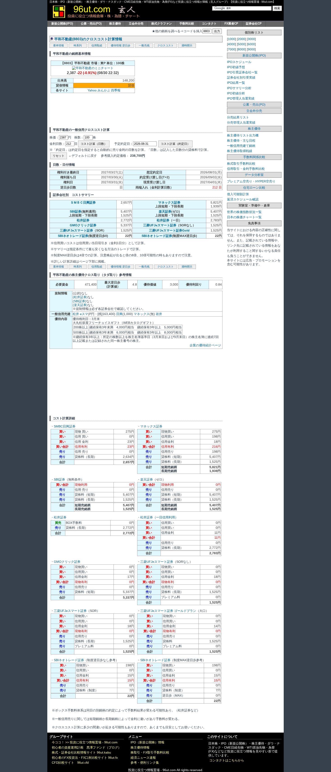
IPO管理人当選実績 (240, 98)
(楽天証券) (80, 305)
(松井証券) (80, 297)
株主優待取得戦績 (239, 151)
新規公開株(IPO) (62, 23)
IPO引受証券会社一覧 (242, 72)
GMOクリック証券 (83, 225)
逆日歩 (126, 45)
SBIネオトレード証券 (73, 236)
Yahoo (92, 90)
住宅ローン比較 (254, 187)
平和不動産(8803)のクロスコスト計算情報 (88, 39)
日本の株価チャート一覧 (244, 217)
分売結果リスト (238, 117)
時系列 (78, 45)
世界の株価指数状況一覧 (244, 212)
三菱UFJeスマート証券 (159, 225)
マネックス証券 (169, 202)
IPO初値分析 (236, 93)
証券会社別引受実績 (241, 77)
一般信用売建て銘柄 (241, 146)
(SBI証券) (79, 301)
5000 (241, 44)
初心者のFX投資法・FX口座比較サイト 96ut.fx (85, 757)
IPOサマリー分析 (239, 88)
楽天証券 (165, 211)
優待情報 (116, 45)
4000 (231, 44)
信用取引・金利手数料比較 (246, 168)
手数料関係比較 (254, 157)
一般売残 (144, 45)
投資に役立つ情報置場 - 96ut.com (94, 742)
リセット (58, 155)
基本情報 (58, 45)
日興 (119, 314)
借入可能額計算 (238, 194)
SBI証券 (75, 211)
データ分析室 (254, 175)
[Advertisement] (175, 91)
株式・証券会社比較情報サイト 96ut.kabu (81, 752)
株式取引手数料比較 (241, 163)
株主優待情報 (140, 747)
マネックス (142, 314)
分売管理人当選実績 (241, 122)
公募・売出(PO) (91, 23)
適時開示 (186, 45)
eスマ (84, 314)
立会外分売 (136, 23)
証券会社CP (254, 23)
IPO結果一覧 (236, 82)
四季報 (115, 90)
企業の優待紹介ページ (205, 345)
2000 (241, 39)
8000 (241, 49)
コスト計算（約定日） (175, 143)
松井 (76, 314)
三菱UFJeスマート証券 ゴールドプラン (168, 611)
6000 (251, 44)
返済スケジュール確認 (242, 199)
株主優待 (115, 23)
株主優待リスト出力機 (242, 135)
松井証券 (83, 220)
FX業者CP (231, 23)
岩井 (159, 314)
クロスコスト (165, 45)
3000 (251, 39)
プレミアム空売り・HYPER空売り (251, 181)
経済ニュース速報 (143, 757)
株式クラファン (161, 23)
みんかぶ (103, 90)
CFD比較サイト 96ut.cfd (70, 762)
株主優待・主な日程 (241, 140)
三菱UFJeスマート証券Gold (169, 230)
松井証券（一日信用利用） (159, 517)
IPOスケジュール (239, 62)
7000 (231, 49)
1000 (231, 39)
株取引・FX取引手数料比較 (150, 752)
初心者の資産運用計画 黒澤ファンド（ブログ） (86, 747)
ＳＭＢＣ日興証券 (83, 202)
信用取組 (96, 45)
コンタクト (209, 23)
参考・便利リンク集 (145, 762)
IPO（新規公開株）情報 (147, 742)
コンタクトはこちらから (226, 760)
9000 (251, 49)
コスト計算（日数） (94, 143)
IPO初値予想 (236, 67)
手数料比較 (186, 23)
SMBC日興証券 (64, 426)
